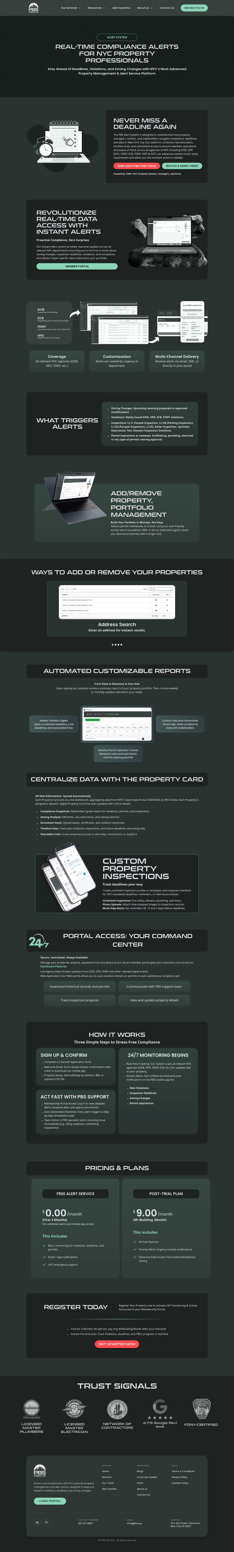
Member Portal (194, 8)
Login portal (50, 1501)
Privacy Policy (179, 1477)
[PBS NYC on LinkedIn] (37, 1522)
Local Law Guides (147, 1477)
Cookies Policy (180, 1483)
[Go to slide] (113, 645)
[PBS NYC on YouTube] (46, 1522)
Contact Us (143, 1494)
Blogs (140, 1471)
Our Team (108, 1483)
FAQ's (140, 1483)
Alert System (109, 1488)
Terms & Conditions (183, 1471)
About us (142, 1488)
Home (105, 1471)
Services (107, 1477)
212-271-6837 (85, 1523)
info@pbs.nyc (134, 1523)
